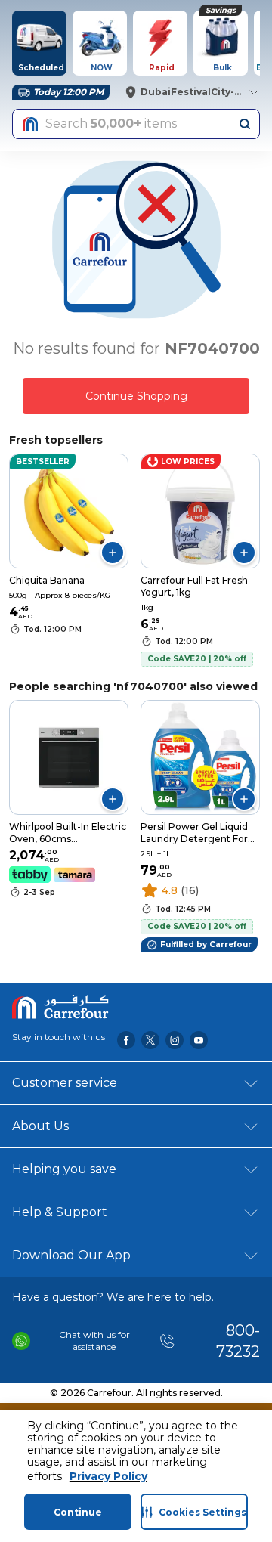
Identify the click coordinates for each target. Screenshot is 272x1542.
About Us (40, 1126)
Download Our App (71, 1255)
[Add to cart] (112, 552)
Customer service (64, 1083)
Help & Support (59, 1212)
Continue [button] (78, 1512)
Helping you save (64, 1169)
